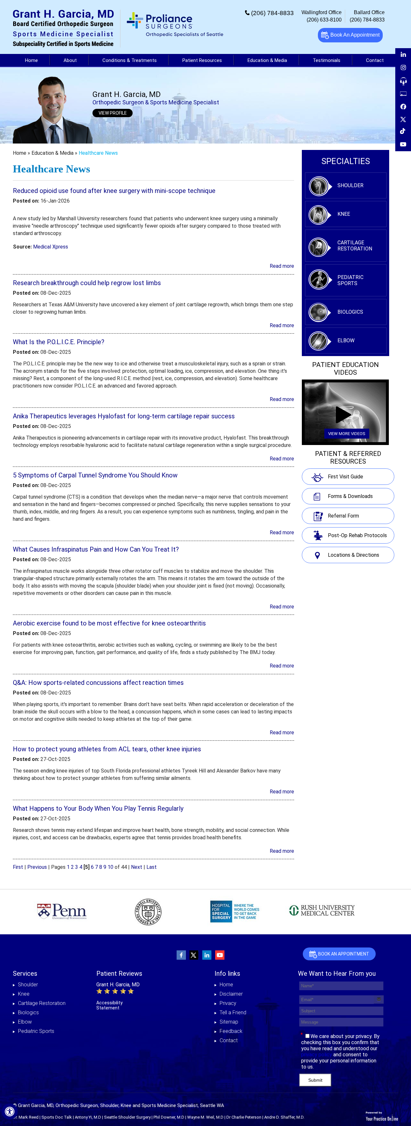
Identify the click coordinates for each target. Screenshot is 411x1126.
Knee (343, 214)
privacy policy (316, 1055)
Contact (229, 1040)
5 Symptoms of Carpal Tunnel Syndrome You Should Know (95, 475)
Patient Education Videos (345, 368)
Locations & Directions (353, 555)
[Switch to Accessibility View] (10, 1112)
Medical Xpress (50, 247)
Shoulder (350, 185)
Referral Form (343, 516)
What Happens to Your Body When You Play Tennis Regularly (98, 808)
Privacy (228, 1003)
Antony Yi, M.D (88, 1117)
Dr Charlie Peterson (243, 1117)
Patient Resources (202, 60)
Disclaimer (231, 994)
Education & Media (267, 60)
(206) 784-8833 (272, 13)
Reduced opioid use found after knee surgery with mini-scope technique (114, 191)
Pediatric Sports (350, 280)
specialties (345, 161)
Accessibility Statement (109, 1005)
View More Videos (346, 433)
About (70, 60)
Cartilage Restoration (354, 246)
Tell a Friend (233, 1012)
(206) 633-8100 (324, 19)
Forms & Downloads (350, 496)
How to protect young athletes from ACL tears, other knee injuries (107, 749)
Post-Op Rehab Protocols (357, 535)
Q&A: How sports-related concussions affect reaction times (98, 682)
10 (110, 867)
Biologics (350, 312)
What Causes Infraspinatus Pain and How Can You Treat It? (96, 549)
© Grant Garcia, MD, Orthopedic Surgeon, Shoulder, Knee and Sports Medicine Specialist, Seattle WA (118, 1105)
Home (31, 60)
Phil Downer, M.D (168, 1117)
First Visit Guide (345, 477)
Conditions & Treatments (129, 60)
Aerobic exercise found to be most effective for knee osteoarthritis (109, 623)
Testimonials (326, 60)
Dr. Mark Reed (26, 1117)
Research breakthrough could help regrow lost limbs (87, 283)
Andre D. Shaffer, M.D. (284, 1117)
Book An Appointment (354, 35)
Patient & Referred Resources (348, 457)
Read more (282, 266)
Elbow (345, 340)
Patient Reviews (119, 973)
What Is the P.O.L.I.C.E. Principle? (58, 342)
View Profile (113, 113)
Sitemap (229, 1022)
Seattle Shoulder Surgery (127, 1117)
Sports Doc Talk (56, 1117)
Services (25, 973)
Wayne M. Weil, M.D (205, 1117)
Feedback (231, 1031)
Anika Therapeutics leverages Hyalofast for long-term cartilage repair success (124, 416)
